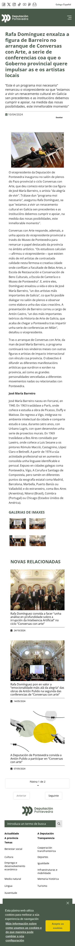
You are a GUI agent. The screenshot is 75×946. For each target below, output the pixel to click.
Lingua (8, 885)
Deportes (43, 857)
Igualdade (43, 863)
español (67, 4)
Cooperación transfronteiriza (47, 849)
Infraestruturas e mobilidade (47, 871)
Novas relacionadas (35, 562)
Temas (8, 842)
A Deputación (46, 833)
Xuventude (11, 893)
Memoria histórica (48, 878)
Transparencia (46, 838)
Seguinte (53, 795)
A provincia (11, 838)
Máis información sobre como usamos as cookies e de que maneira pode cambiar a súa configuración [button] (24, 932)
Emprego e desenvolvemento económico (15, 866)
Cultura (9, 857)
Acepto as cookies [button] (58, 925)
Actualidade (12, 833)
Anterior (21, 795)
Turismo (42, 885)
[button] (68, 903)
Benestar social (13, 849)
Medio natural (13, 878)
